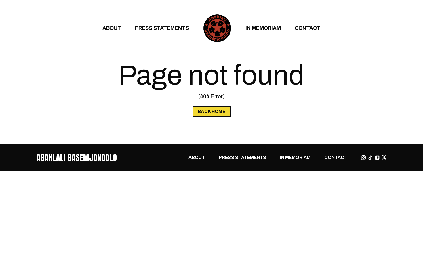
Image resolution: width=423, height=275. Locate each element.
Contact (308, 28)
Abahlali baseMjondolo (77, 158)
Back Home (212, 111)
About (111, 28)
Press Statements (162, 28)
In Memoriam (263, 28)
